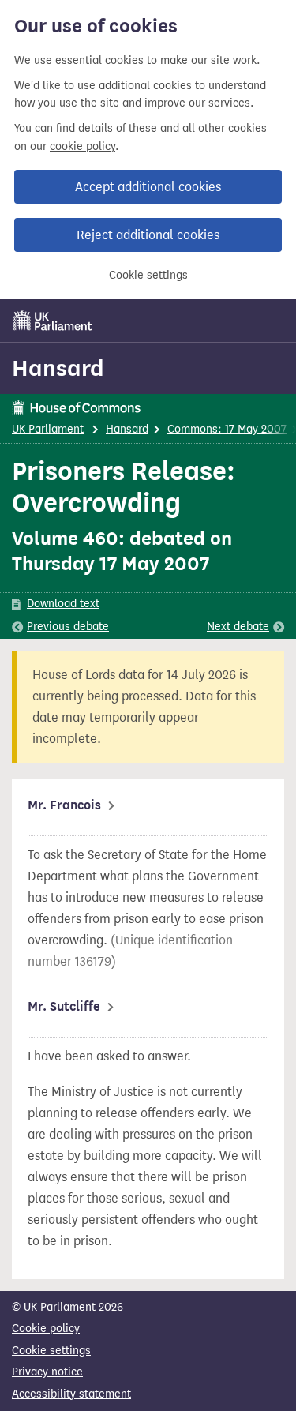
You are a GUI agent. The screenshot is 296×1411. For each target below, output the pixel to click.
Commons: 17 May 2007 (227, 429)
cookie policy (82, 146)
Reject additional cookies (148, 234)
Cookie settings (148, 275)
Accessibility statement (71, 1394)
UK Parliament (48, 429)
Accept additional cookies (148, 186)
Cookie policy (46, 1328)
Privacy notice (47, 1372)
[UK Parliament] (53, 320)
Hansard (58, 368)
